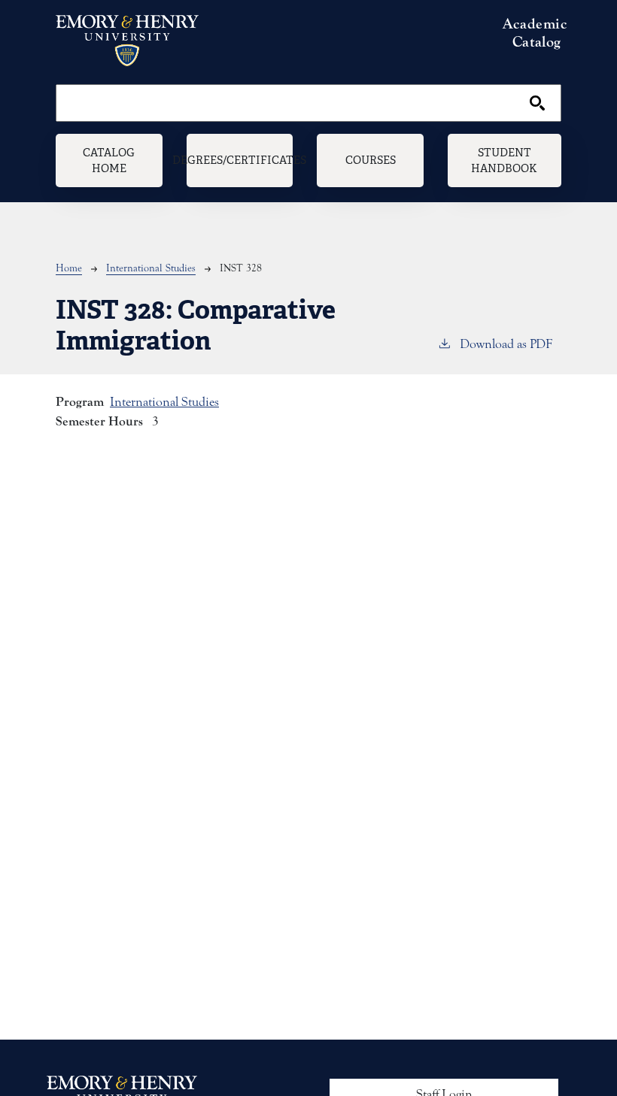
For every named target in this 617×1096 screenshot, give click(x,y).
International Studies (151, 268)
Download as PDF (506, 344)
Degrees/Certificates (240, 160)
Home (69, 268)
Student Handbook (504, 160)
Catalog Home (109, 160)
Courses (370, 160)
